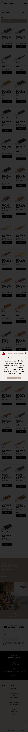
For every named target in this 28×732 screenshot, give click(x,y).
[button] (26, 353)
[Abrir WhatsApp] (25, 729)
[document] (14, 366)
